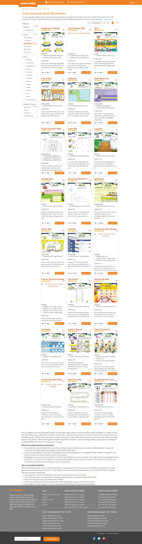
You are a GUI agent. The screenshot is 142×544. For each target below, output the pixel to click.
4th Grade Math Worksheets (107, 504)
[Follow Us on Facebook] (94, 538)
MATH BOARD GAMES (56, 2)
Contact (44, 504)
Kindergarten (28, 38)
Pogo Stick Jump (74, 379)
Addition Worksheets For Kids (51, 516)
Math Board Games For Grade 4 (75, 502)
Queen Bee (72, 128)
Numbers (71, 204)
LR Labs (44, 497)
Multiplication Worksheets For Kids (52, 521)
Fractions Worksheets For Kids (51, 526)
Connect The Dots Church (51, 379)
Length (96, 53)
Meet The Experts (47, 499)
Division (43, 53)
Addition (70, 154)
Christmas (27, 107)
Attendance (99, 179)
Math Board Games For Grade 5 (75, 504)
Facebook (72, 229)
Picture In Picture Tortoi (78, 179)
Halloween (27, 113)
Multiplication (45, 154)
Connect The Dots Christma (52, 279)
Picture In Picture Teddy (51, 128)
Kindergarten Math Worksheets (108, 494)
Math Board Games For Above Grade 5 (77, 507)
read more (108, 19)
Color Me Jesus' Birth (76, 28)
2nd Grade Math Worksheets (107, 499)
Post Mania (46, 329)
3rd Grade (27, 46)
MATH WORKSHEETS (77, 2)
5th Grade (27, 52)
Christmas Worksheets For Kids (97, 523)
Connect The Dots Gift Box (105, 229)
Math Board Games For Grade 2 (75, 497)
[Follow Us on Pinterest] (103, 538)
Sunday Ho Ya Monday (50, 28)
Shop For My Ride (101, 279)
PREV (107, 23)
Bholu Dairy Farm (101, 78)
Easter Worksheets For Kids (95, 516)
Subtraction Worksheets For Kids (52, 518)
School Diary (46, 78)
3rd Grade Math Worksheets (107, 502)
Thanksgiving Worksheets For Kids (97, 521)
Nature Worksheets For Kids (96, 526)
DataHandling (45, 104)
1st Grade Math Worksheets (107, 497)
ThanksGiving (28, 116)
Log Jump (98, 128)
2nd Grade (27, 43)
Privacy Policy (101, 533)
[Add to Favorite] (63, 30)
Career (44, 502)
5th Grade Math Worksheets (107, 507)
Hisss (96, 28)
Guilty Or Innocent (102, 329)
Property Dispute (75, 329)
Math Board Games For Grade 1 (75, 494)
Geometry (71, 104)
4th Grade (27, 49)
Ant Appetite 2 (47, 179)
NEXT (117, 23)
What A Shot (46, 229)
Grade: (45, 60)
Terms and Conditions (113, 533)
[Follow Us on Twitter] (99, 538)
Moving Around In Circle (104, 379)
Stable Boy (72, 78)
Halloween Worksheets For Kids (97, 518)
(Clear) (35, 34)
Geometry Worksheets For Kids (52, 528)
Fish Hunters (73, 279)
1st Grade (27, 40)
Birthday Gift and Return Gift (51, 494)
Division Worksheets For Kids (51, 523)
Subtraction (71, 53)
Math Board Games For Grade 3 (75, 499)
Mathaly (94, 477)
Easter (26, 110)
